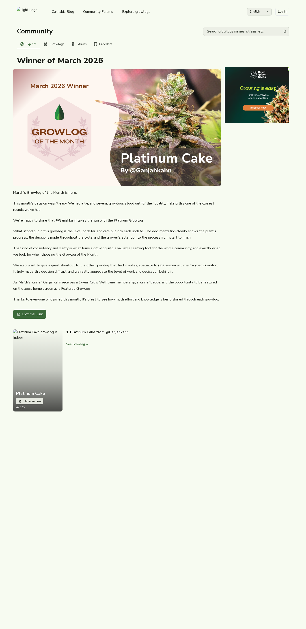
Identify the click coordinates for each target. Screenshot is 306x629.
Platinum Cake (30, 393)
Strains (82, 44)
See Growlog (77, 344)
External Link (32, 314)
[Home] (27, 11)
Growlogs (57, 44)
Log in (282, 11)
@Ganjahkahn (66, 220)
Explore (31, 44)
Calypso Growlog (203, 265)
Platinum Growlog (128, 220)
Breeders (105, 44)
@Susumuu (167, 265)
